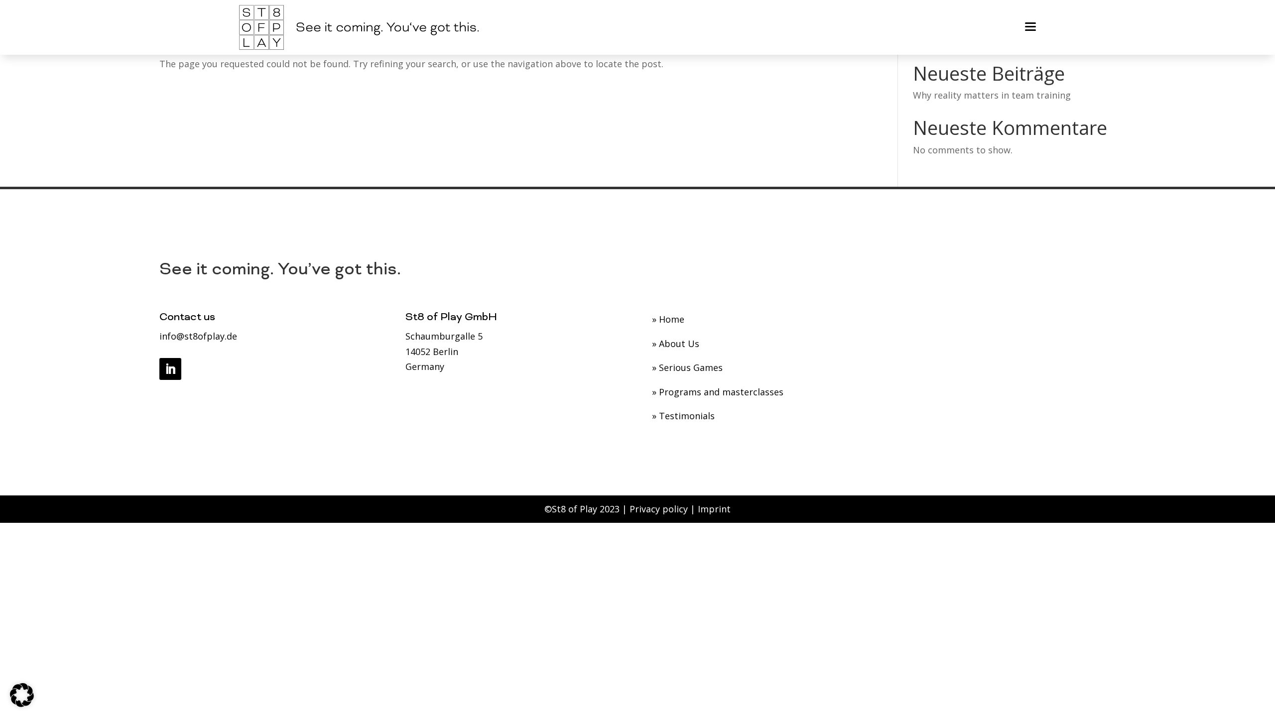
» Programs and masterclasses (717, 392)
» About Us (675, 344)
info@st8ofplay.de (198, 336)
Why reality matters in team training (992, 95)
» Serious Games (687, 367)
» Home (668, 319)
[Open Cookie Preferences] (22, 704)
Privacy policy (659, 509)
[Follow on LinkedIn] (170, 369)
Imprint (714, 509)
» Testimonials (683, 416)
